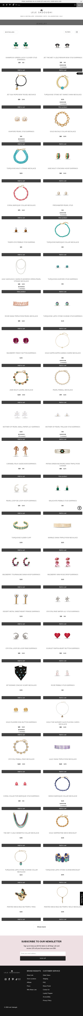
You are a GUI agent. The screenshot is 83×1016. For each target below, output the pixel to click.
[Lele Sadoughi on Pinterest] (10, 5)
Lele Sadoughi (13, 1007)
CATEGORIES (39, 16)
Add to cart (21, 70)
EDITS (45, 16)
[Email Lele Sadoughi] (16, 5)
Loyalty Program (48, 993)
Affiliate (29, 982)
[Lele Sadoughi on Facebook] (6, 5)
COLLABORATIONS (53, 16)
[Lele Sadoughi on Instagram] (3, 5)
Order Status (46, 975)
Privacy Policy (47, 1000)
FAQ (44, 982)
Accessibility (46, 997)
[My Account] (75, 5)
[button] (77, 32)
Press (28, 986)
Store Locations (31, 979)
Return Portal (47, 986)
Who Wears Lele (32, 989)
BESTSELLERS (30, 16)
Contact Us (46, 989)
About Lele (30, 975)
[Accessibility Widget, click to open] (79, 508)
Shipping (45, 979)
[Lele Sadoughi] (41, 11)
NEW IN (22, 16)
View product (62, 107)
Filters (67, 32)
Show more (41, 927)
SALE (61, 16)
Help (19, 5)
